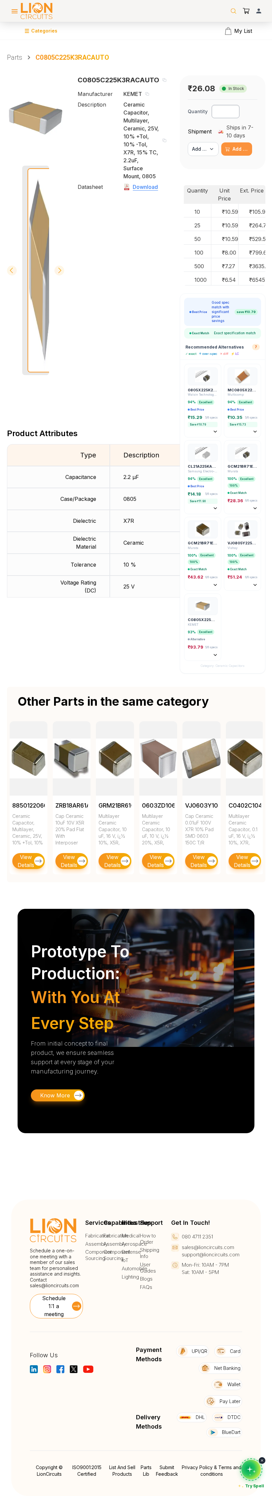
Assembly (96, 1244)
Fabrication (97, 1236)
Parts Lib (146, 1470)
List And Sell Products (122, 1470)
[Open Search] (233, 11)
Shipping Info (149, 1253)
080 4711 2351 (197, 1236)
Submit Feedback (167, 1470)
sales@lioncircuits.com (54, 1285)
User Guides (148, 1268)
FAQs (146, 1287)
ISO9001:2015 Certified (87, 1470)
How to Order (148, 1239)
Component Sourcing (98, 1255)
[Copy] (164, 80)
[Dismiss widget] (262, 1460)
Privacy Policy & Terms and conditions (211, 1470)
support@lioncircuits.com (210, 1254)
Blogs (146, 1279)
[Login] (258, 11)
